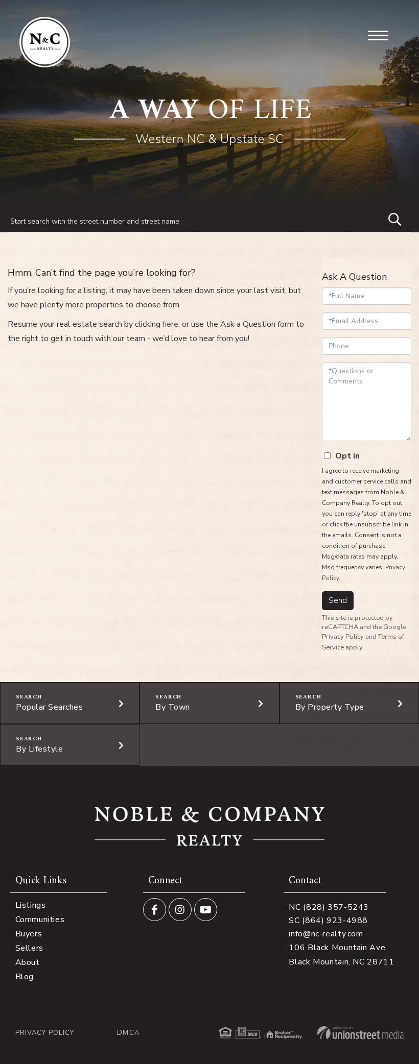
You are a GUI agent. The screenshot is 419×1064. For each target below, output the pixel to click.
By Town (172, 707)
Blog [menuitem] (24, 976)
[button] (390, 218)
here (170, 324)
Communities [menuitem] (40, 919)
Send (338, 600)
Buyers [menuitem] (28, 933)
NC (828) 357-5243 (329, 907)
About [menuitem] (27, 962)
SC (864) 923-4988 (328, 920)
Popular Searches (49, 707)
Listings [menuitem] (30, 905)
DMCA (128, 1033)
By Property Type (329, 707)
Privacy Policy (343, 636)
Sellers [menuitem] (29, 948)
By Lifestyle (39, 749)
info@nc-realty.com (326, 933)
